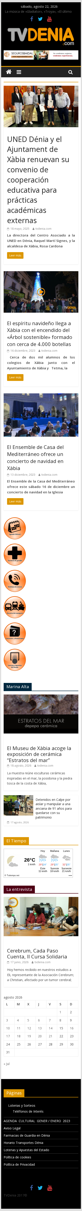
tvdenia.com (43, 229)
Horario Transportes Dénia (23, 1142)
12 (29, 1028)
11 (18, 1028)
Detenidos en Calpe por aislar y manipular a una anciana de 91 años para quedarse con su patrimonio (54, 808)
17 (8, 1036)
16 (72, 1028)
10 (8, 1028)
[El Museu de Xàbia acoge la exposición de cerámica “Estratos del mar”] (41, 697)
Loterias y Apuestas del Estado (26, 1150)
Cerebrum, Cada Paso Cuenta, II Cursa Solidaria (37, 953)
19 (29, 1036)
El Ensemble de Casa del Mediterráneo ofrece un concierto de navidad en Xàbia (35, 457)
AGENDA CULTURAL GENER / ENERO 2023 (37, 1121)
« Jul (7, 1064)
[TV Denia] (9, 72)
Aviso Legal (12, 1128)
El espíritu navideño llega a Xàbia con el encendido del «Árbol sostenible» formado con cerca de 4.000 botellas (39, 333)
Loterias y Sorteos (21, 1105)
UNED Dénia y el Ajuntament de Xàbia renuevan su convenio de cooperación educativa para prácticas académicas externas (38, 179)
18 (18, 1036)
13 (40, 1028)
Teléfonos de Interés (28, 1111)
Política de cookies (17, 1157)
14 (50, 1028)
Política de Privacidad (19, 1164)
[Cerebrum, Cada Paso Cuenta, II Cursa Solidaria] (41, 899)
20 (40, 1036)
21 (50, 1036)
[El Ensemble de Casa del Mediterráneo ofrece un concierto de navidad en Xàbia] (41, 396)
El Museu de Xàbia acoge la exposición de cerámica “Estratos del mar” (39, 754)
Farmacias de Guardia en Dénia (27, 1135)
